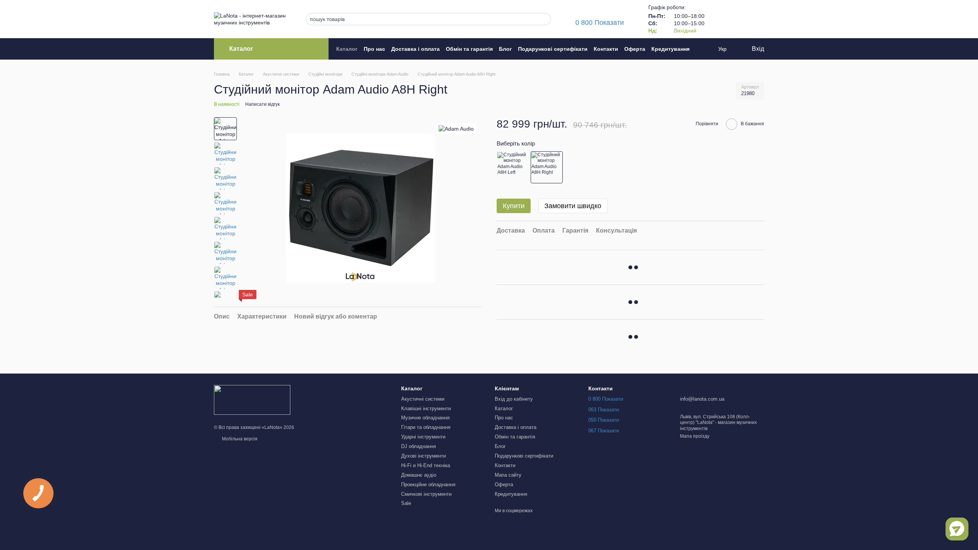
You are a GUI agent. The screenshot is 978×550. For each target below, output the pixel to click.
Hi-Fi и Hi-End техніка (425, 465)
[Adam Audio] (456, 128)
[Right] (547, 167)
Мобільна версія (239, 439)
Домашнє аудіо (418, 475)
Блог (505, 49)
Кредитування (670, 49)
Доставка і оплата (415, 49)
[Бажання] (738, 19)
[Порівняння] (718, 19)
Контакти (606, 49)
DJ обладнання (418, 446)
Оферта (634, 49)
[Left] (513, 167)
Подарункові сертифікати (553, 49)
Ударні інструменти (423, 437)
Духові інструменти (423, 456)
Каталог (347, 49)
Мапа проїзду (694, 436)
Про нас (374, 49)
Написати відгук (262, 104)
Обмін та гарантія (469, 49)
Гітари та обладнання (425, 427)
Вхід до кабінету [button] (514, 399)
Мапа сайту (508, 475)
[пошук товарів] (543, 19)
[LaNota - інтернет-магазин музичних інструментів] (252, 400)
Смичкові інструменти (426, 494)
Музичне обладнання (425, 418)
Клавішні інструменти (426, 408)
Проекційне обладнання (428, 484)
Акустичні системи (422, 399)
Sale (406, 503)
